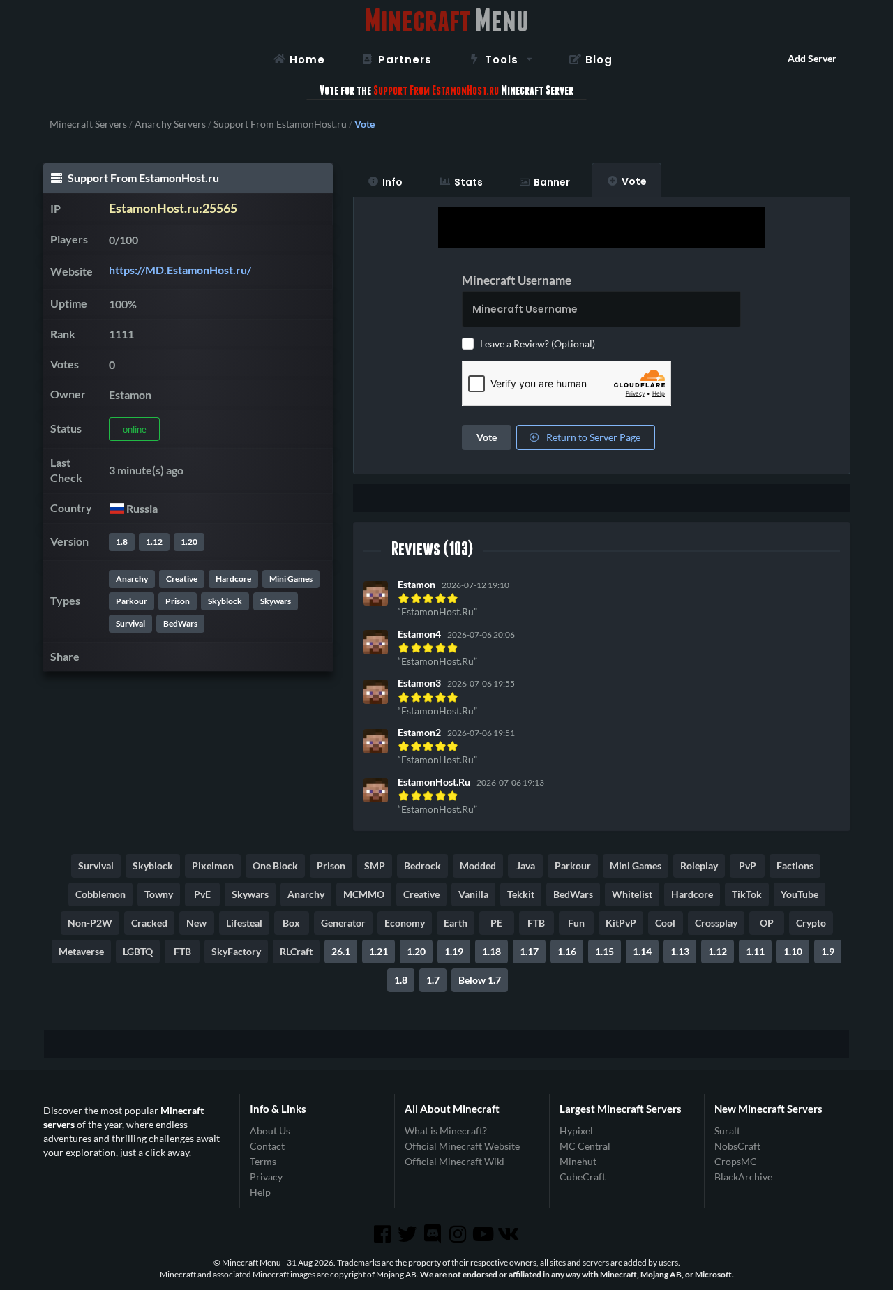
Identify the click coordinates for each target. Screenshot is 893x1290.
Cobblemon (100, 894)
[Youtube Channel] (484, 1234)
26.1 (340, 951)
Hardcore (233, 578)
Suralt (727, 1131)
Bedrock (422, 865)
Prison (177, 601)
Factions (794, 865)
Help (260, 1192)
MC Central (585, 1146)
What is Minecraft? (446, 1131)
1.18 (491, 951)
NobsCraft (737, 1146)
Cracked (149, 923)
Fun (576, 923)
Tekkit (520, 894)
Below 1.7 (479, 980)
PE (496, 923)
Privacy (266, 1177)
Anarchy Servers (170, 124)
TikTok (747, 894)
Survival (130, 623)
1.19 (453, 951)
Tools (501, 59)
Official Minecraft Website (462, 1146)
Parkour (131, 601)
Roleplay (699, 865)
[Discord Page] (433, 1234)
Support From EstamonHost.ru (280, 124)
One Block (275, 865)
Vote (634, 181)
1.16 (566, 951)
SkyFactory (236, 951)
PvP (747, 865)
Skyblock (225, 601)
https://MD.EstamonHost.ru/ (180, 269)
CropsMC (735, 1161)
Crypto (811, 923)
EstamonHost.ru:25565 (173, 208)
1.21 (378, 951)
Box (291, 923)
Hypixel (576, 1131)
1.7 (433, 980)
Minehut (578, 1161)
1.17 (529, 951)
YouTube (799, 894)
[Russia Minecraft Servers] (116, 508)
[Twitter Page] (408, 1234)
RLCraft (296, 951)
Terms (263, 1161)
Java (525, 865)
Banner (552, 182)
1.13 (679, 951)
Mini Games (291, 578)
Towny (158, 894)
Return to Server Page (592, 437)
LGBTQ (138, 951)
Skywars (275, 601)
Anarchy (132, 578)
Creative (181, 578)
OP (767, 923)
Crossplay (716, 923)
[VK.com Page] (509, 1234)
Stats (468, 182)
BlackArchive (743, 1177)
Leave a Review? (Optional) (537, 344)
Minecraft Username (516, 280)
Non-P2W (90, 923)
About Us (270, 1131)
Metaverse (81, 951)
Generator (343, 923)
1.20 (189, 542)
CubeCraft (583, 1177)
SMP (374, 865)
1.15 (604, 951)
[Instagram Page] (459, 1234)
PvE (202, 894)
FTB (536, 923)
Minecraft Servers (88, 124)
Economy (404, 923)
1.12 (154, 542)
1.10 (792, 951)
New (196, 923)
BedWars (180, 623)
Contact (267, 1146)
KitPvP (621, 923)
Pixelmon (213, 865)
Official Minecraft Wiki (454, 1161)
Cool (665, 923)
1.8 (122, 542)
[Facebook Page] (383, 1234)
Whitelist (632, 894)
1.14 (642, 951)
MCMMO (363, 894)
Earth (455, 923)
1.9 (827, 951)
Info (392, 182)
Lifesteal (244, 923)
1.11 (755, 951)
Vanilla (473, 894)
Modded (478, 865)
